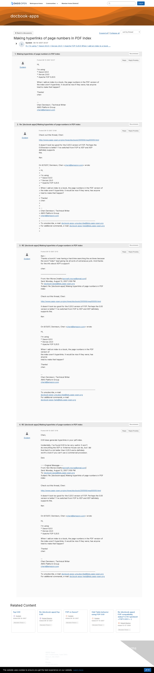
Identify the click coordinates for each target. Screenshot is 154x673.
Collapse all (115, 33)
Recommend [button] (134, 53)
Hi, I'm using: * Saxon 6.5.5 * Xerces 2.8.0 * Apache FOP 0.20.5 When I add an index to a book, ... (68, 46)
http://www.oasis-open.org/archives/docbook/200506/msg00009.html (69, 140)
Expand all (103, 33)
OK (148, 670)
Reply (124, 60)
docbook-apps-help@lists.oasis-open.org (87, 226)
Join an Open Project (86, 656)
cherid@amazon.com (46, 110)
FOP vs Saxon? (72, 612)
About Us (113, 652)
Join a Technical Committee (88, 659)
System (23, 67)
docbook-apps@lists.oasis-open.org (59, 284)
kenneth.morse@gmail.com (74, 279)
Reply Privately (134, 60)
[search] (109, 3)
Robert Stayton (47, 618)
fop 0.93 (16, 612)
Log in (141, 3)
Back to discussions (24, 33)
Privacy (113, 655)
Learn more (78, 670)
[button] (52, 3)
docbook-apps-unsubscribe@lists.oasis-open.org (82, 223)
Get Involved (82, 652)
